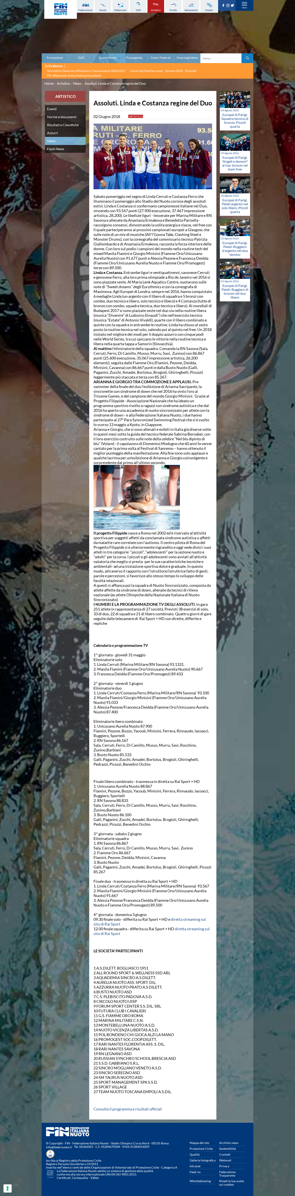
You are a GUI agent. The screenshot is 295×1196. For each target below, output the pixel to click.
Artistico (156, 10)
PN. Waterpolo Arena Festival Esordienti (74, 75)
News (51, 141)
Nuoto (102, 10)
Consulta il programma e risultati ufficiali (128, 1109)
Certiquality (80, 1178)
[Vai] (247, 58)
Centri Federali (161, 57)
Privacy (224, 1166)
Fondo (173, 10)
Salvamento (191, 10)
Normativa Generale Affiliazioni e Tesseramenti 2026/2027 (86, 71)
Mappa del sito (199, 1143)
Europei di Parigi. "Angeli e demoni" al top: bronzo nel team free (235, 163)
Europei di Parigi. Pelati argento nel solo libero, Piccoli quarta (235, 206)
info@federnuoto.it (59, 1147)
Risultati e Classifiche (63, 125)
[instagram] (228, 5)
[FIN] (60, 9)
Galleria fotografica (203, 1160)
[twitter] (233, 5)
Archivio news (228, 1143)
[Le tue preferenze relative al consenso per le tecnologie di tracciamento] (7, 1188)
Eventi (52, 109)
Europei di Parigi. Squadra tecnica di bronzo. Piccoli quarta (234, 120)
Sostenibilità (227, 1148)
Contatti (224, 1154)
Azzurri (52, 133)
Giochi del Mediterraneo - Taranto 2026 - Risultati (163, 71)
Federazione (85, 10)
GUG (81, 57)
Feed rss (195, 1172)
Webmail (225, 1160)
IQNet (94, 1178)
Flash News (55, 149)
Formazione (55, 57)
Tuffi (138, 10)
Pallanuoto (120, 10)
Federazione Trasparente (227, 1173)
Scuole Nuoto (108, 57)
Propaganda (134, 57)
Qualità (195, 1154)
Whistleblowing (200, 1181)
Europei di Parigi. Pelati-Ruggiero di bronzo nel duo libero (235, 291)
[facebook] (224, 5)
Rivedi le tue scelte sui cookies (231, 1182)
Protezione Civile (201, 1148)
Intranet (195, 1166)
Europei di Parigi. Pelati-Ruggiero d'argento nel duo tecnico (235, 248)
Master (209, 10)
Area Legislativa (187, 57)
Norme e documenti (61, 117)
